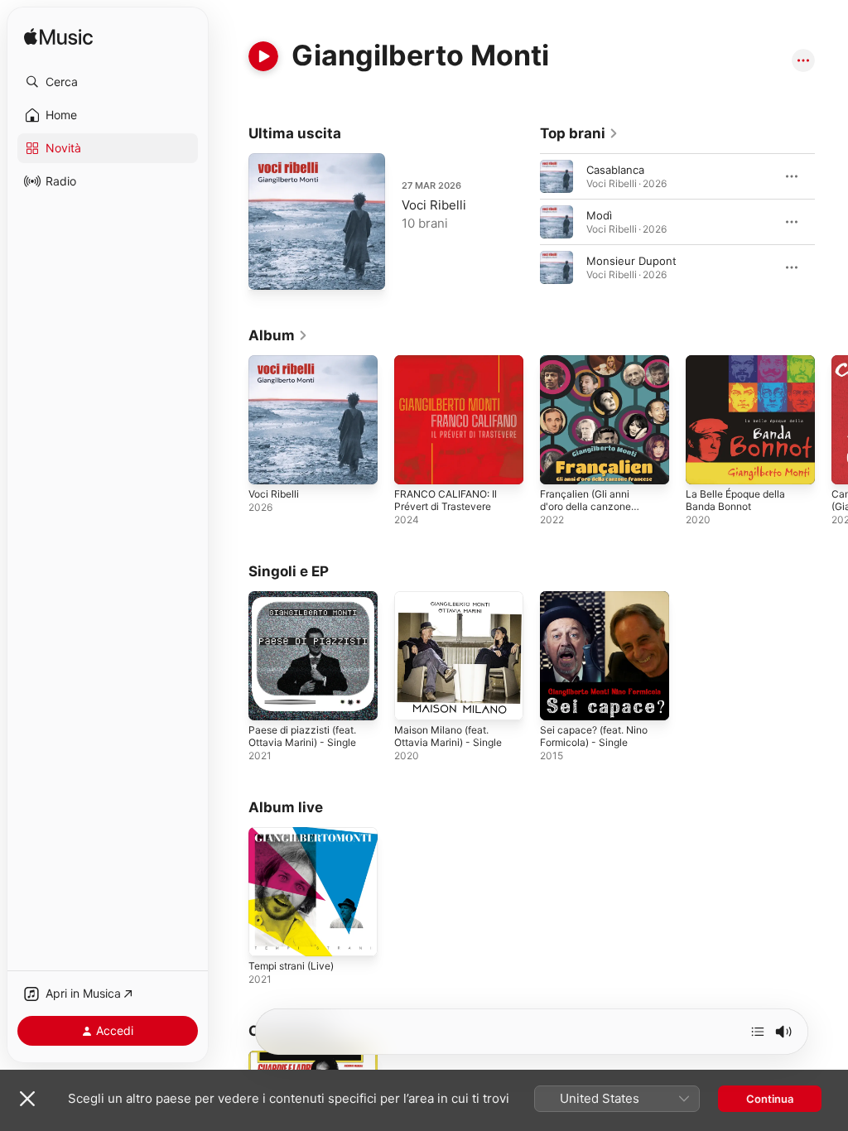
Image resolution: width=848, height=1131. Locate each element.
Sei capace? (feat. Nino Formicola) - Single (594, 736)
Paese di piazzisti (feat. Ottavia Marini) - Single (302, 736)
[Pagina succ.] (831, 221)
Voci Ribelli (434, 205)
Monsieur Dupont (631, 260)
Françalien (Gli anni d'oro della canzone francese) (585, 506)
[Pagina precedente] (523, 221)
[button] (107, 82)
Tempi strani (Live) (291, 966)
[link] (579, 133)
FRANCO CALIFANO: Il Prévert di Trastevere (445, 500)
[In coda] (758, 1031)
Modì (599, 215)
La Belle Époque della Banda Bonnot (735, 500)
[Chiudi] (27, 1098)
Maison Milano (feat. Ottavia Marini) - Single (448, 736)
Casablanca (615, 169)
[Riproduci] (263, 56)
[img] (58, 37)
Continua (769, 1098)
